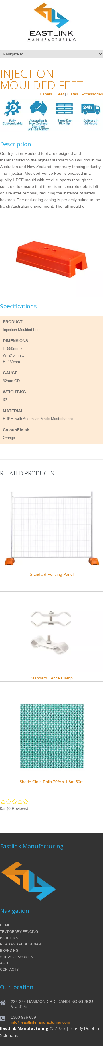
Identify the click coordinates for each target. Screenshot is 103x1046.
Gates (72, 94)
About (6, 963)
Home (5, 925)
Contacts (9, 970)
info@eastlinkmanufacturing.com (40, 1022)
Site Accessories (16, 957)
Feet (60, 94)
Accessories (92, 94)
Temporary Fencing (19, 932)
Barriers (9, 938)
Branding (9, 951)
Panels (46, 94)
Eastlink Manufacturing (24, 1028)
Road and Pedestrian (20, 944)
